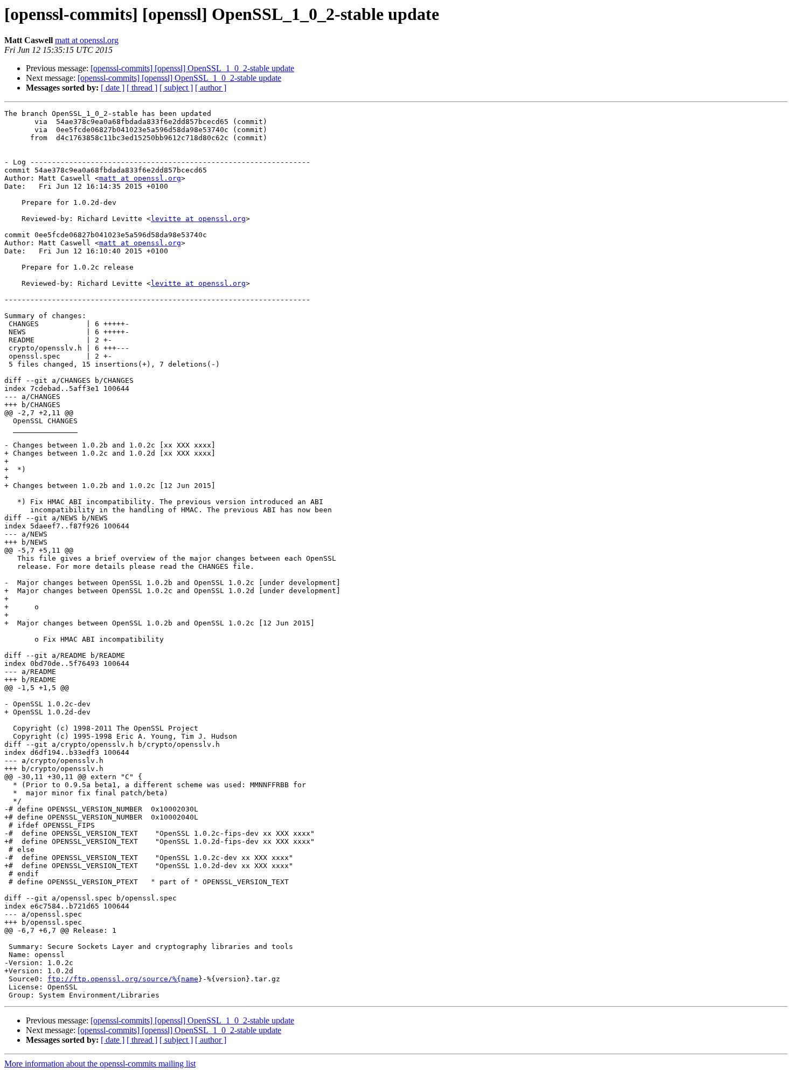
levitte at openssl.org (198, 219)
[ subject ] (176, 87)
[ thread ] (142, 87)
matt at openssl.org (87, 40)
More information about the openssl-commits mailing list (100, 1063)
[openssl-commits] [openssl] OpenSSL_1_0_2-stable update (192, 68)
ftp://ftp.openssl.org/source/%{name (122, 979)
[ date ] (112, 87)
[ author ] (210, 87)
